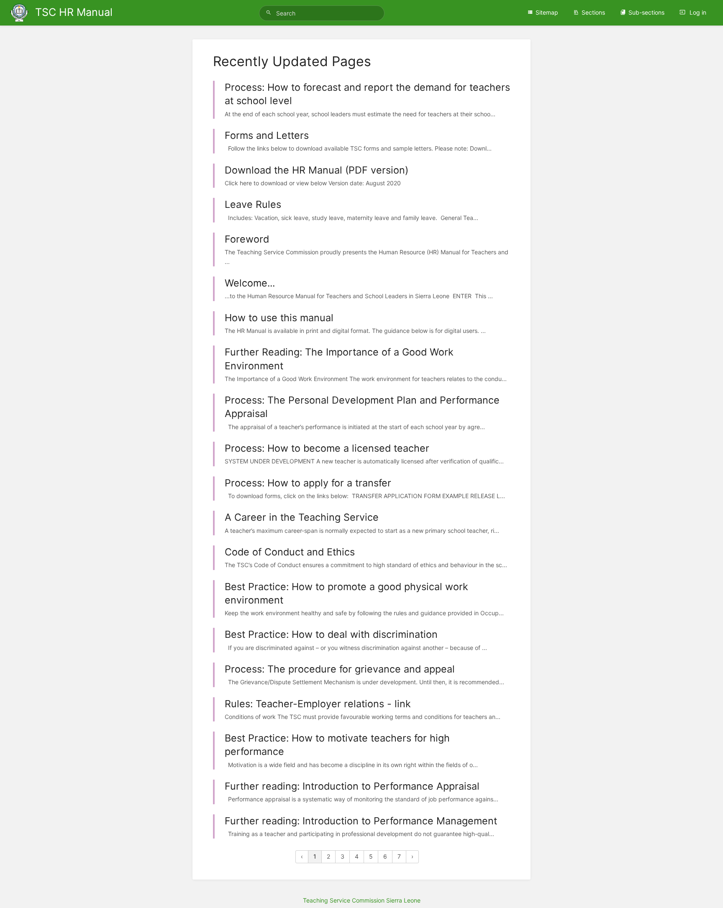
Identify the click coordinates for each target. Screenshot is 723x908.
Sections (593, 12)
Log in (697, 12)
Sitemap (547, 12)
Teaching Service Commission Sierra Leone (361, 900)
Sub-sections (646, 12)
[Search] (270, 12)
